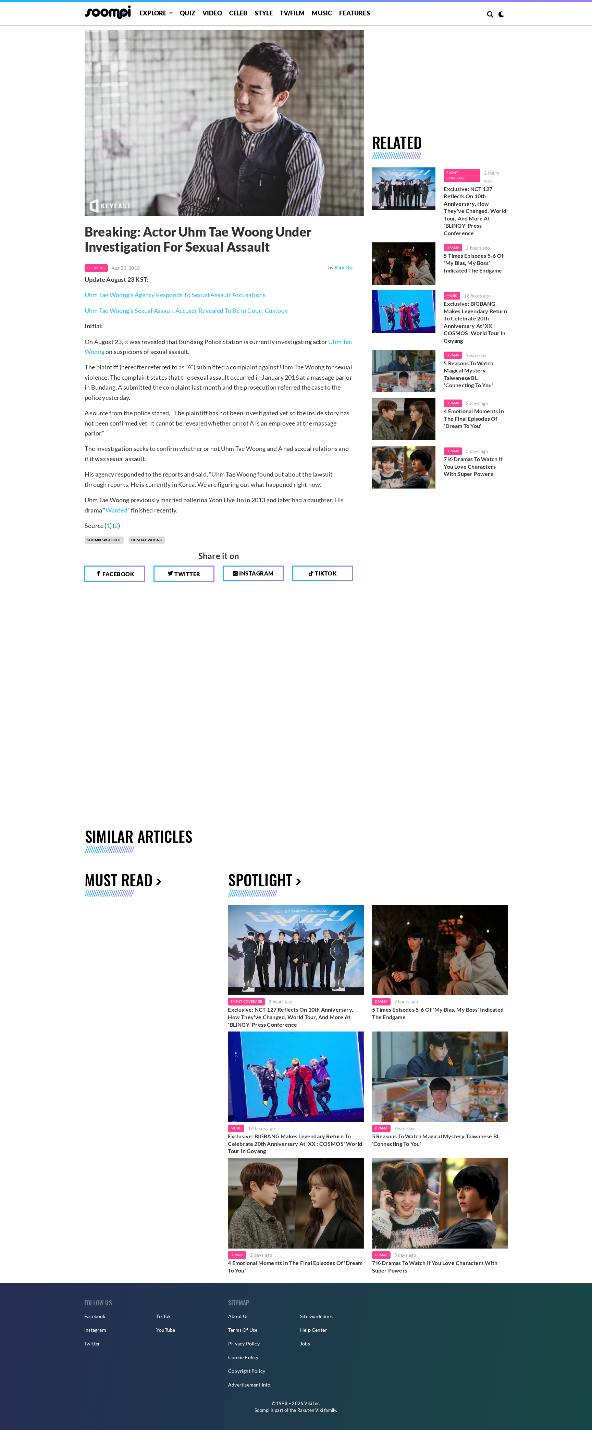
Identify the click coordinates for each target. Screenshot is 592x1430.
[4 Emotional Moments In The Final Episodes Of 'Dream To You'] (404, 419)
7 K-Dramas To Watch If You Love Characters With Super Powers (473, 466)
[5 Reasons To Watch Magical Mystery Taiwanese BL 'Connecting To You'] (404, 371)
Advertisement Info (249, 1385)
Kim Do (343, 267)
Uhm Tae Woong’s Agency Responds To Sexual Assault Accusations (175, 295)
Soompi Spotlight (104, 540)
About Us (238, 1316)
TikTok (163, 1316)
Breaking (96, 268)
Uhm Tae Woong (146, 540)
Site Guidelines (316, 1316)
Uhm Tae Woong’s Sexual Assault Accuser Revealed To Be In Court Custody (186, 310)
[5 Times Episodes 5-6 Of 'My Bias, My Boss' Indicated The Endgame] (404, 263)
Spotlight (260, 880)
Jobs (305, 1343)
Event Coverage (456, 175)
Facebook (117, 574)
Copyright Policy (246, 1371)
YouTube (165, 1330)
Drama (452, 247)
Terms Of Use (242, 1330)
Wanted (116, 510)
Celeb (238, 13)
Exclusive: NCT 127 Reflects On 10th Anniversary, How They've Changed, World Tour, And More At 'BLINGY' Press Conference (475, 211)
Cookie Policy (243, 1357)
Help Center (313, 1330)
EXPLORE (152, 13)
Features (354, 13)
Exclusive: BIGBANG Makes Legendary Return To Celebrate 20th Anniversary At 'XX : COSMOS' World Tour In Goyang (475, 322)
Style (264, 13)
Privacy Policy (244, 1343)
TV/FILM (292, 13)
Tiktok (325, 573)
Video (212, 13)
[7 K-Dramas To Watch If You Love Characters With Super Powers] (404, 467)
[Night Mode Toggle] (501, 15)
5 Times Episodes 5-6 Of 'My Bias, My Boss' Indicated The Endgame (474, 263)
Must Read (118, 880)
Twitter (186, 574)
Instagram (256, 573)
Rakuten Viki (310, 1410)
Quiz (187, 13)
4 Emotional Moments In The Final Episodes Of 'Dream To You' (474, 418)
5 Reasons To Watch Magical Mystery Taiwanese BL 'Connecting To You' (468, 374)
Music (322, 13)
